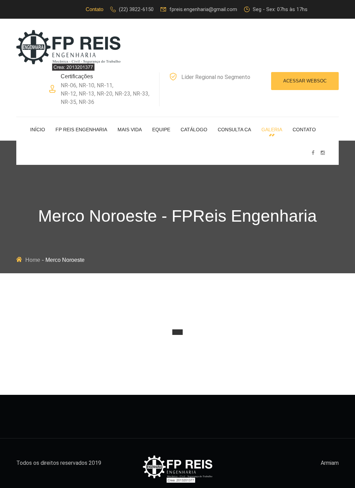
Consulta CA (234, 129)
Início (37, 129)
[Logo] (68, 50)
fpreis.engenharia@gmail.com (203, 9)
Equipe (161, 129)
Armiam (330, 463)
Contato (304, 129)
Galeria (271, 129)
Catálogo (194, 129)
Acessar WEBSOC (305, 80)
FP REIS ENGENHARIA (81, 129)
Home (32, 260)
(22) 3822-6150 (136, 9)
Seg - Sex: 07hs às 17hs (280, 9)
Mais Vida (130, 129)
